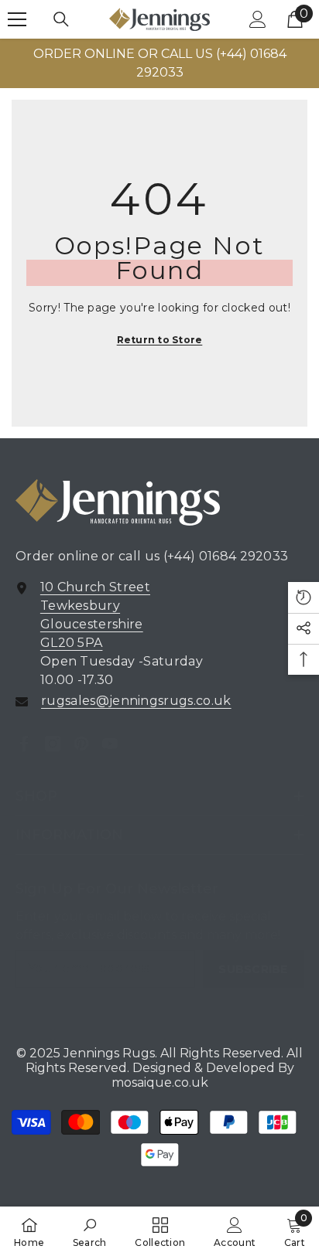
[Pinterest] (81, 743)
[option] (159, 63)
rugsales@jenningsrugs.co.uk (136, 700)
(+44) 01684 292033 (226, 556)
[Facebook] (24, 743)
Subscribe (253, 969)
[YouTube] (109, 743)
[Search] (61, 19)
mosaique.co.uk (159, 1082)
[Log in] (257, 19)
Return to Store (160, 339)
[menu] (17, 19)
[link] (89, 1231)
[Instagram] (52, 743)
